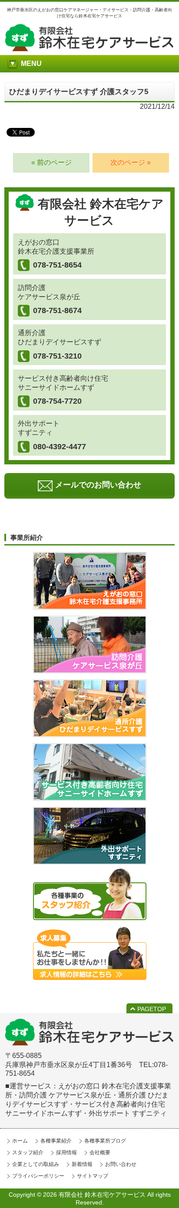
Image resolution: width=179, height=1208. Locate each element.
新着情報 (82, 1164)
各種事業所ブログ (105, 1141)
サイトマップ (92, 1176)
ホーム (20, 1141)
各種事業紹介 (56, 1141)
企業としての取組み (35, 1164)
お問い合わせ (120, 1164)
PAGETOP (151, 1009)
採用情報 (66, 1152)
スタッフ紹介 (27, 1152)
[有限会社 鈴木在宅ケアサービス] (89, 48)
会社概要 (100, 1152)
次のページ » (130, 162)
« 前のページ (51, 162)
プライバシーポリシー (38, 1176)
